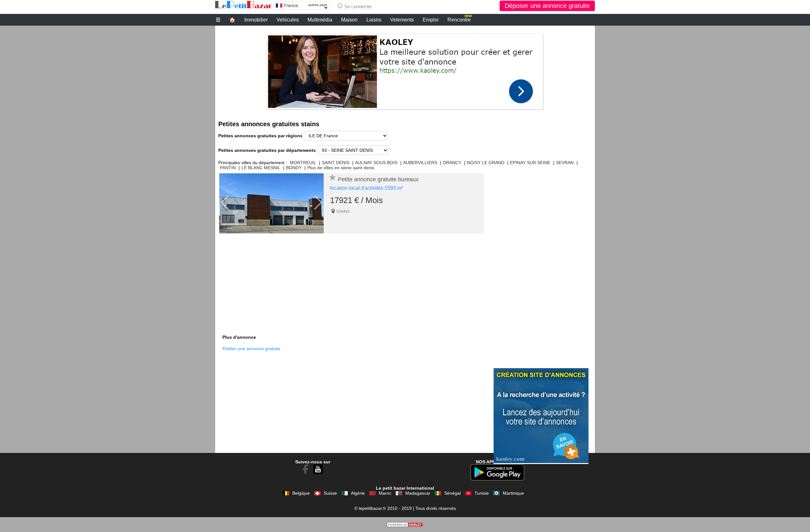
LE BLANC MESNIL (260, 167)
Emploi (431, 19)
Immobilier (256, 19)
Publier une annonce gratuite (251, 348)
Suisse (330, 493)
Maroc (385, 493)
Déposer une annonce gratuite (547, 5)
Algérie (358, 493)
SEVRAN (565, 162)
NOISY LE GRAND (485, 162)
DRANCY (452, 162)
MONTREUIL (303, 162)
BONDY (294, 167)
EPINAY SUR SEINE (530, 162)
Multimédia (320, 19)
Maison (349, 19)
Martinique (513, 493)
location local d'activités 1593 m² (366, 188)
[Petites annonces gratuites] (243, 5)
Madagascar (417, 493)
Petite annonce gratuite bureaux (378, 179)
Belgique (301, 493)
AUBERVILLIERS (420, 162)
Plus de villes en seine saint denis (340, 167)
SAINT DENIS (335, 162)
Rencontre (459, 18)
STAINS (343, 211)
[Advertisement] (405, 70)
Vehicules (288, 19)
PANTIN (228, 167)
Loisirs (373, 19)
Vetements (402, 19)
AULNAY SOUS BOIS (376, 162)
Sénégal (452, 493)
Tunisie (482, 493)
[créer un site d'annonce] (405, 525)
